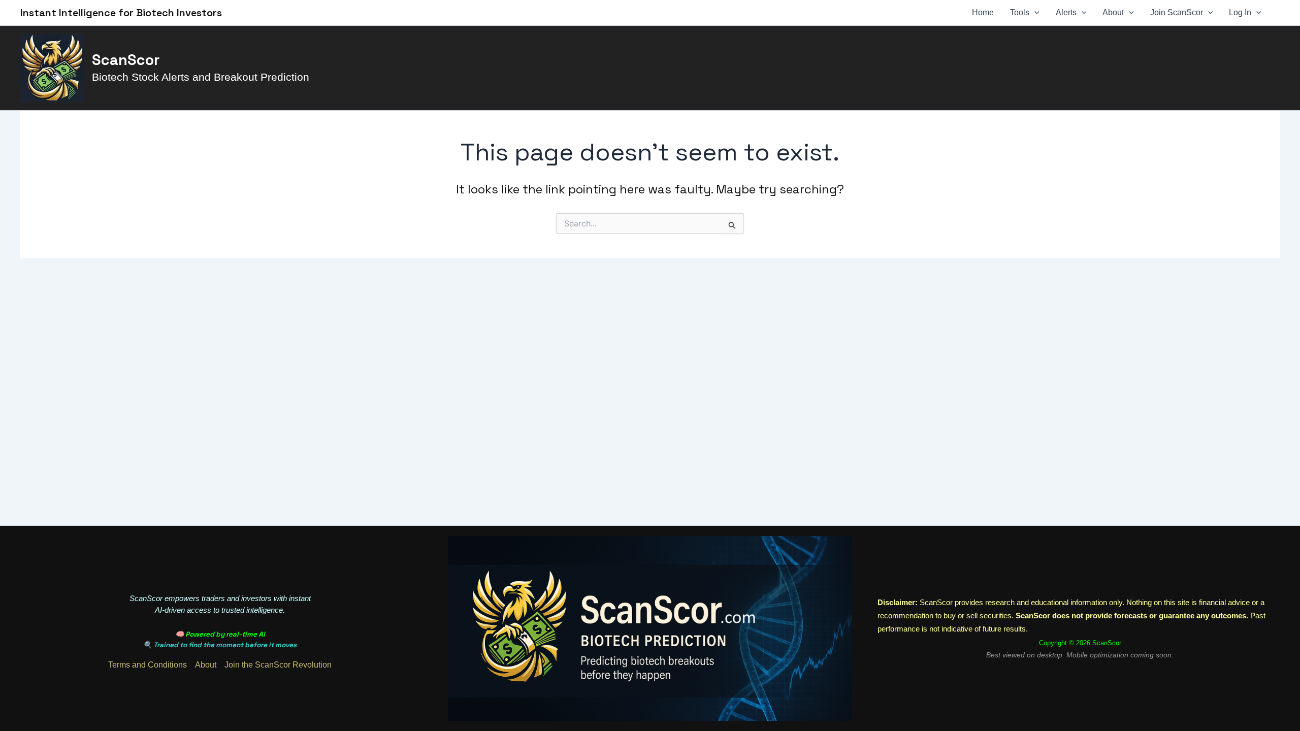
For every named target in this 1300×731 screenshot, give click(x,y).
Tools (1019, 12)
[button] (1034, 12)
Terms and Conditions (147, 664)
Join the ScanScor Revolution (278, 664)
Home (983, 12)
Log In (1240, 12)
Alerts (1066, 12)
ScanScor (125, 60)
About (1113, 12)
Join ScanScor (1176, 12)
